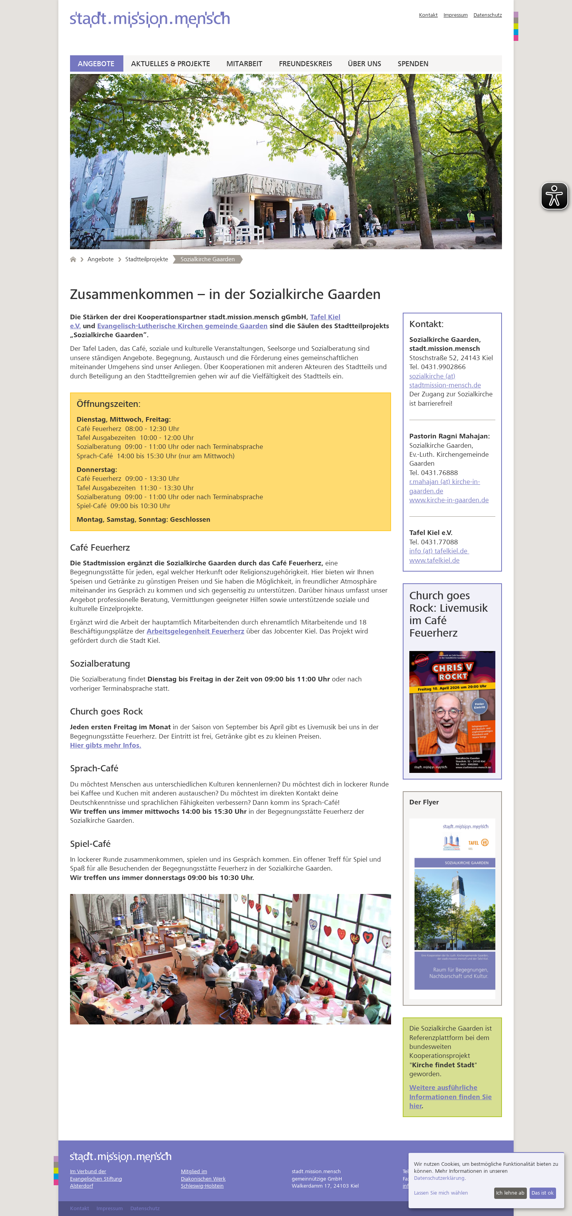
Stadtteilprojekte (146, 259)
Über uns (364, 64)
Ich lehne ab (510, 1193)
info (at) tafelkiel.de (439, 551)
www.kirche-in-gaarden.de (449, 500)
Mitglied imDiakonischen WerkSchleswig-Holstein (203, 1178)
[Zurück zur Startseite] (73, 259)
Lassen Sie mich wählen (441, 1193)
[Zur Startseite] (150, 20)
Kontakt (428, 15)
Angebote (96, 64)
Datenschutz (488, 15)
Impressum (456, 15)
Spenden (413, 64)
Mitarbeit (244, 64)
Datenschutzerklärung (439, 1178)
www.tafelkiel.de (434, 560)
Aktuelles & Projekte (170, 64)
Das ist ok (543, 1193)
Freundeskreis (305, 64)
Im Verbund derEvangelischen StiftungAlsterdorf (96, 1178)
